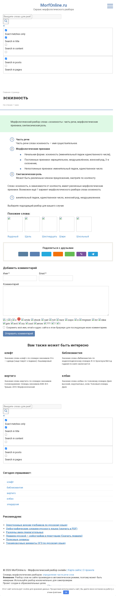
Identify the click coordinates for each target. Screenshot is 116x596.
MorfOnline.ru (53, 5)
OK (66, 592)
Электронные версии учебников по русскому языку (36, 525)
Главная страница (11, 92)
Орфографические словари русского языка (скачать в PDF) (41, 528)
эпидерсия (13, 504)
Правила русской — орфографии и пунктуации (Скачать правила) (44, 535)
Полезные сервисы (17, 539)
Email (42, 273)
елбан (66, 376)
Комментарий (11, 284)
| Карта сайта (74, 570)
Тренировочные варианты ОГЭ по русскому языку (36, 543)
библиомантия (72, 353)
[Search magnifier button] (6, 21)
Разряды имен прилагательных (24, 532)
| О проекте (87, 570)
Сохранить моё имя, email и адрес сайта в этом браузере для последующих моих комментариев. (56, 327)
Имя (6, 273)
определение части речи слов (58, 575)
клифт (9, 353)
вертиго (10, 376)
